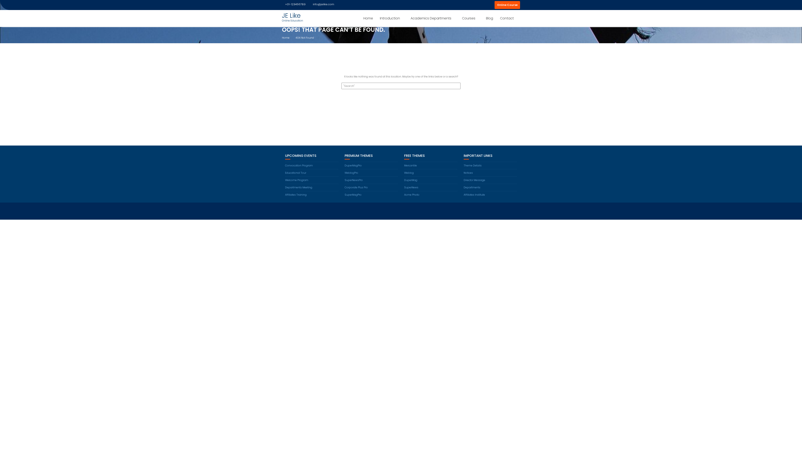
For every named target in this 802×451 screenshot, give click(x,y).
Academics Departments (431, 18)
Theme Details (473, 165)
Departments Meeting (298, 187)
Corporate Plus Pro (356, 187)
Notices (468, 173)
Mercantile (410, 165)
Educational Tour (295, 173)
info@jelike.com (323, 4)
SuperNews (411, 187)
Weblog (409, 173)
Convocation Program (299, 165)
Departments (472, 187)
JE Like (291, 15)
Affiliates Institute (474, 194)
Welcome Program (296, 180)
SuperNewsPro (354, 180)
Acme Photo (411, 194)
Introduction (390, 18)
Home (368, 18)
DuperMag (410, 180)
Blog (489, 18)
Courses (468, 18)
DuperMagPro (353, 165)
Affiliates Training (296, 194)
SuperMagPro (353, 194)
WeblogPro (351, 173)
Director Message (474, 180)
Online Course (507, 5)
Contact (507, 18)
